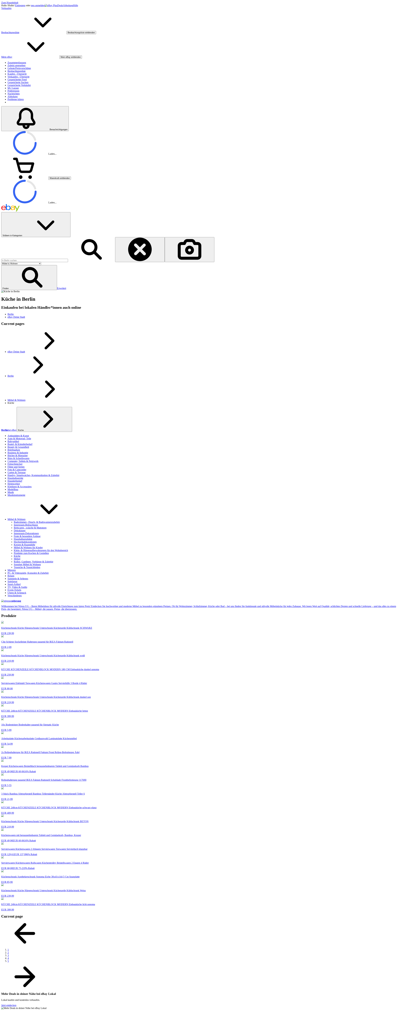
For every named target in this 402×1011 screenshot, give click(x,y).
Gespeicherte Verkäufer (19, 85)
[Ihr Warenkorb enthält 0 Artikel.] (24, 178)
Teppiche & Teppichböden (27, 567)
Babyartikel (13, 441)
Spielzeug (12, 581)
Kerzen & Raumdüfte (24, 544)
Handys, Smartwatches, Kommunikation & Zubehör (33, 475)
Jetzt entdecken (8, 1005)
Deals (60, 5)
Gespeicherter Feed (17, 79)
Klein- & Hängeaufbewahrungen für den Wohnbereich (41, 550)
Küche (21, 430)
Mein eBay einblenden (71, 57)
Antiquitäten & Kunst (18, 435)
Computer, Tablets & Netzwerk (23, 461)
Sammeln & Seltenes (18, 578)
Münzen (12, 570)
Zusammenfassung (17, 62)
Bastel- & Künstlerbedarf (20, 444)
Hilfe (75, 5)
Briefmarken (14, 449)
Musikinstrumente (16, 495)
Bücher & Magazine (18, 455)
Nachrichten (14, 93)
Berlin (11, 376)
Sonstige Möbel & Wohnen (27, 564)
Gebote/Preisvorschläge (19, 68)
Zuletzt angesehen (16, 65)
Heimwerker (14, 483)
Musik (11, 492)
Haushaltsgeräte (15, 478)
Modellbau (13, 489)
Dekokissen (19, 530)
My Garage (13, 88)
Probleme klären (16, 99)
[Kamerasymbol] (189, 249)
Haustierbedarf (15, 481)
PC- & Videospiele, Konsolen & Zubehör (28, 573)
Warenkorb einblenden (60, 178)
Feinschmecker (15, 464)
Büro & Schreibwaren (18, 458)
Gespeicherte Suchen (18, 82)
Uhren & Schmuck (17, 592)
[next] (24, 987)
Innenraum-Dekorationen (26, 533)
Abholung (68, 5)
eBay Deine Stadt (16, 351)
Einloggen (20, 5)
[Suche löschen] (140, 249)
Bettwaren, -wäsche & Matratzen (30, 527)
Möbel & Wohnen (16, 400)
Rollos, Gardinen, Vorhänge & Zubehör (33, 561)
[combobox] (34, 260)
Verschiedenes (15, 595)
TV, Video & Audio (17, 587)
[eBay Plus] (51, 5)
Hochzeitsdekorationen (25, 542)
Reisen (11, 575)
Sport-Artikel (14, 584)
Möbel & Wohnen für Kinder (28, 547)
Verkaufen (6, 8)
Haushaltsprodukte (23, 539)
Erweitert (61, 288)
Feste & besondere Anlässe (27, 536)
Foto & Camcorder (17, 469)
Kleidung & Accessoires (20, 486)
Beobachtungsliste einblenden (81, 32)
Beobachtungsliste (17, 71)
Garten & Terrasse (17, 472)
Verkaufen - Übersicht (18, 76)
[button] (29, 277)
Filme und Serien (16, 466)
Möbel (17, 558)
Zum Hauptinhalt (9, 2)
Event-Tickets (14, 590)
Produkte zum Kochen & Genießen (31, 553)
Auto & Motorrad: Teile (19, 438)
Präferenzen (13, 91)
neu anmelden (38, 5)
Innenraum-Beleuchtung (26, 525)
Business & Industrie (18, 452)
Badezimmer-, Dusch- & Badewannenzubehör (37, 522)
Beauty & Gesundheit (18, 447)
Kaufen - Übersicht (17, 74)
